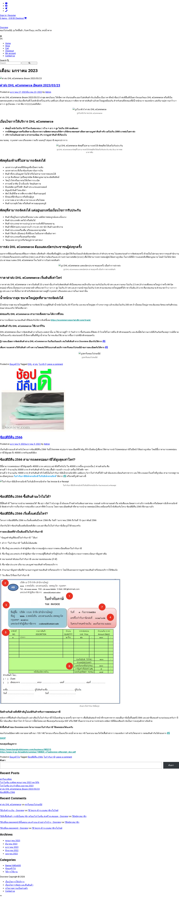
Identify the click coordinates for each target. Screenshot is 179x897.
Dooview (4, 27)
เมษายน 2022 (11, 853)
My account (10, 53)
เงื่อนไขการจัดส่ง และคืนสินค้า (19, 885)
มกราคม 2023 (11, 847)
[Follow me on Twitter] (6, 8)
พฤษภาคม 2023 (12, 840)
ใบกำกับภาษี (49, 757)
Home (8, 43)
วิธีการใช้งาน (11, 871)
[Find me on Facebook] (6, 6)
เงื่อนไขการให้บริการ (15, 881)
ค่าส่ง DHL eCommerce (10, 804)
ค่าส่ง (35, 364)
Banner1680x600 (13, 865)
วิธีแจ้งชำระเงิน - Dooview (12, 810)
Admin (48, 92)
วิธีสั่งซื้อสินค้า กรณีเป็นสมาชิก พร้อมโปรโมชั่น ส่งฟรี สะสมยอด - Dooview (34, 816)
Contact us (10, 56)
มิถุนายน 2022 (11, 850)
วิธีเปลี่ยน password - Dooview (14, 828)
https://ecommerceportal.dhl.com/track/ (71, 320)
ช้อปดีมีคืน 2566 (11, 437)
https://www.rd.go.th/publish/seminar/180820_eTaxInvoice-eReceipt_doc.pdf (38, 752)
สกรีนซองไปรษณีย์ (33, 804)
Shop (7, 46)
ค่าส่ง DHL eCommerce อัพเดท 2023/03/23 (30, 85)
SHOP (3, 738)
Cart (7, 48)
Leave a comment (55, 364)
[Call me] (6, 11)
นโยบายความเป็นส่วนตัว (16, 888)
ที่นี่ (103, 341)
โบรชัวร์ (42, 364)
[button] (1, 36)
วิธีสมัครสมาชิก (79, 816)
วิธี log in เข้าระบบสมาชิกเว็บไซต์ (43, 810)
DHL (30, 364)
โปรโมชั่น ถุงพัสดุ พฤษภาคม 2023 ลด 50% (19, 782)
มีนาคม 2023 (11, 844)
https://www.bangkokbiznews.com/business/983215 (25, 749)
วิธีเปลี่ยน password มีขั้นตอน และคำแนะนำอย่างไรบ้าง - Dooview (30, 822)
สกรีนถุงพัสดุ (6, 779)
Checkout (9, 51)
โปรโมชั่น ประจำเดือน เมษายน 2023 (17, 785)
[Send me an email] (6, 3)
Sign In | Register (8, 15)
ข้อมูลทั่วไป (14, 364)
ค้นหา (3, 760)
